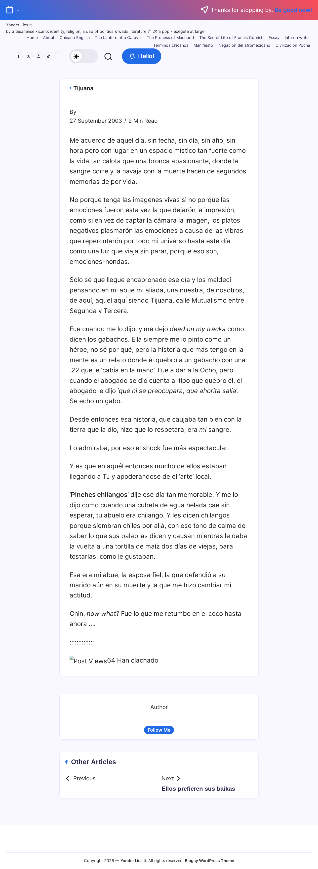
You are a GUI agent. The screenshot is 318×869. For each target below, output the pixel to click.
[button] (83, 56)
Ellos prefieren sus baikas (198, 788)
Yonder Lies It (19, 24)
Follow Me (159, 730)
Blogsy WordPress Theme (209, 860)
